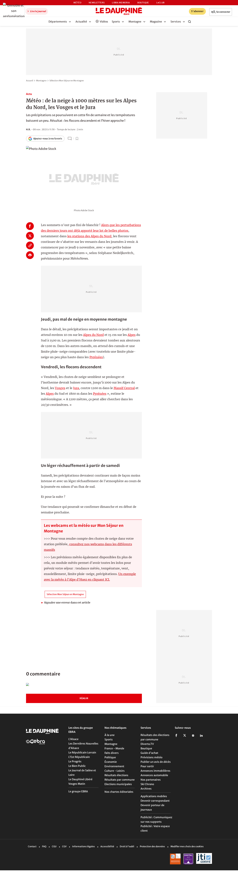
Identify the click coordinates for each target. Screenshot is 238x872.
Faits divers (111, 753)
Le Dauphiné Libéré (80, 779)
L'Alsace (73, 739)
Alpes (132, 335)
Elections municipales (118, 784)
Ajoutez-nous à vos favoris (47, 138)
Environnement (114, 766)
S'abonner (197, 11)
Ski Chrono (147, 784)
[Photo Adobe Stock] (84, 175)
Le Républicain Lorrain (82, 752)
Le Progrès (74, 761)
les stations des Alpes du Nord (89, 236)
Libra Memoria (121, 2)
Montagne (41, 80)
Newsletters (96, 2)
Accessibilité (107, 846)
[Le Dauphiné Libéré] (119, 11)
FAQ (44, 846)
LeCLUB (160, 2)
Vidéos (104, 21)
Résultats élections (116, 775)
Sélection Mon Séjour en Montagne (66, 80)
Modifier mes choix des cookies (187, 846)
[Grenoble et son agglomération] (12, 11)
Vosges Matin (76, 783)
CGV (64, 846)
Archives (146, 788)
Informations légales (83, 846)
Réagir (84, 698)
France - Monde (114, 748)
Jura (76, 388)
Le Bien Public (77, 766)
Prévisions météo (151, 757)
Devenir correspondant (155, 800)
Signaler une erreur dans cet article (65, 602)
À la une (109, 735)
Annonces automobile (154, 775)
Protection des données (152, 846)
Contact (32, 846)
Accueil (29, 80)
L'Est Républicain (79, 757)
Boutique (143, 2)
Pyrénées (96, 357)
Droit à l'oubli (127, 846)
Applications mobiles (154, 796)
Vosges (60, 388)
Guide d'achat (149, 753)
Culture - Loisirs (114, 770)
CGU (54, 846)
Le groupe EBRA (78, 791)
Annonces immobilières (155, 770)
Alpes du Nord (93, 335)
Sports (108, 739)
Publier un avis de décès (156, 762)
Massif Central (124, 388)
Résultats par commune (119, 779)
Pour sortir (147, 766)
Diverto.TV (147, 744)
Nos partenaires (151, 779)
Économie (110, 762)
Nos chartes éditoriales (118, 791)
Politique (110, 757)
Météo (77, 2)
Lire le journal (38, 11)
